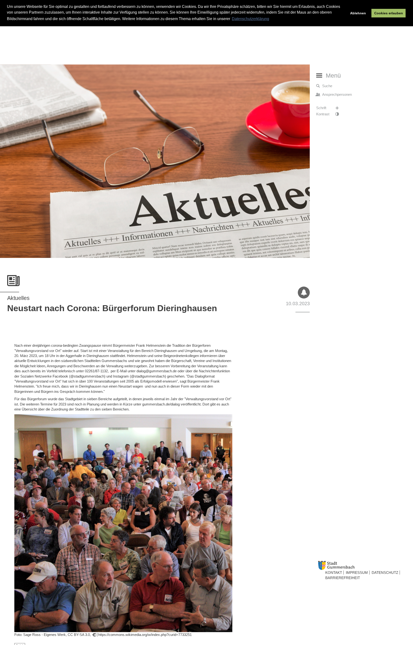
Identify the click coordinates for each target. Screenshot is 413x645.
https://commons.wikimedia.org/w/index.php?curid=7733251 (145, 635)
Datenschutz (385, 573)
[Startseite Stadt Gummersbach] (363, 565)
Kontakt (333, 573)
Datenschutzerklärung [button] (250, 19)
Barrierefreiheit (342, 578)
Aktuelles (18, 298)
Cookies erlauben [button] (388, 13)
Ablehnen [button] (358, 13)
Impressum (357, 573)
